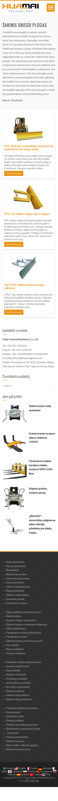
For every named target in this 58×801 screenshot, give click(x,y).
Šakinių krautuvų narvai (18, 749)
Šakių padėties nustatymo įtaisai (23, 612)
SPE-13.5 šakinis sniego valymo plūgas (27, 214)
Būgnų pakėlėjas (15, 649)
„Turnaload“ (12, 733)
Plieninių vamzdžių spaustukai (22, 724)
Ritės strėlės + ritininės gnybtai (22, 745)
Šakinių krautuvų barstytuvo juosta (24, 641)
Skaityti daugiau (13, 173)
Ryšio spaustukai (15, 562)
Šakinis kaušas (14, 616)
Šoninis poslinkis (15, 720)
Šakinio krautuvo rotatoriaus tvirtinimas (26, 624)
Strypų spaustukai (15, 566)
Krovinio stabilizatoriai (17, 666)
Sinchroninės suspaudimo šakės (23, 728)
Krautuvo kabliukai (15, 653)
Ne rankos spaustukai (17, 687)
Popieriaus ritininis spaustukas (22, 708)
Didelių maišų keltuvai (17, 695)
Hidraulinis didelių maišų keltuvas (23, 662)
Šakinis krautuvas (15, 691)
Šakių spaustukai (15, 590)
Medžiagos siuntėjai (16, 678)
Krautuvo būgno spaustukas (21, 620)
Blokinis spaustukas (16, 574)
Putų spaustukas (15, 582)
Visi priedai (16, 100)
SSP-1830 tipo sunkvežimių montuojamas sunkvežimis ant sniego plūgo (29, 147)
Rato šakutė (12, 645)
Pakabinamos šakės (16, 636)
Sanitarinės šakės (15, 716)
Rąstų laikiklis (13, 670)
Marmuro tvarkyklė (16, 674)
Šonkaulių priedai (15, 599)
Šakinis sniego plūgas (17, 595)
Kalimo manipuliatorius (18, 586)
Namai (5, 100)
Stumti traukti (13, 712)
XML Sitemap (32, 780)
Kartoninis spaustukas (18, 578)
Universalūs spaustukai (18, 682)
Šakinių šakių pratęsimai (19, 699)
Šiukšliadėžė (12, 570)
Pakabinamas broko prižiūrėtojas (23, 632)
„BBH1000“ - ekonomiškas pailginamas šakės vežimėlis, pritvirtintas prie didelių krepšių (42, 524)
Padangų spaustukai (17, 737)
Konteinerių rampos (16, 603)
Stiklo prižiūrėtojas (16, 628)
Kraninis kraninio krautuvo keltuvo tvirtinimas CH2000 (42, 437)
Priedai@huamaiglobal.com (27, 358)
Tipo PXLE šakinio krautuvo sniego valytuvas (24, 286)
